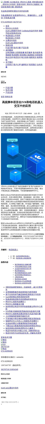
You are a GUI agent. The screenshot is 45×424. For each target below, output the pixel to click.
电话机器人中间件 (13, 36)
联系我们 (32, 65)
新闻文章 (9, 45)
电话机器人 (13, 250)
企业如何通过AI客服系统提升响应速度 (21, 323)
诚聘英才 (25, 65)
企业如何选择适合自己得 (23, 269)
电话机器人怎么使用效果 (23, 281)
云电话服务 (10, 52)
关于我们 (9, 62)
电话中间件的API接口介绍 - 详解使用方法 (23, 331)
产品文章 (25, 48)
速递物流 (31, 55)
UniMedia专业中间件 (30, 31)
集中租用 (36, 52)
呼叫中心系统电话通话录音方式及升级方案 (23, 314)
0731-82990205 (7, 22)
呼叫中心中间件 (12, 28)
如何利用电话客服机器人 (23, 275)
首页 (7, 26)
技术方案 (17, 48)
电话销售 (15, 55)
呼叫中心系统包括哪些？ (16, 302)
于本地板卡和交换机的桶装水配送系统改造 (23, 319)
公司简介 (9, 65)
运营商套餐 (19, 52)
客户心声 (17, 65)
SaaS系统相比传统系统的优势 (18, 297)
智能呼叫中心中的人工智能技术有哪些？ (22, 321)
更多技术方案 (6, 337)
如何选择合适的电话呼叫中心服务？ (20, 328)
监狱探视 (38, 55)
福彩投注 (32, 57)
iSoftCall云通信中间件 (14, 43)
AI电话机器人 (19, 277)
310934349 (14, 369)
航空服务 (28, 52)
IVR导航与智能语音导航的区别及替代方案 (23, 311)
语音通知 (23, 55)
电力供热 (25, 57)
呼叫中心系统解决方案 (15, 304)
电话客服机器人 (20, 271)
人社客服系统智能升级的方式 (18, 316)
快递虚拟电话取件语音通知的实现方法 (21, 299)
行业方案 (9, 48)
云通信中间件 (11, 40)
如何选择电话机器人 (23, 256)
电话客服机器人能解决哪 (23, 264)
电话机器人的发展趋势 (23, 258)
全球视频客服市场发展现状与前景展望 (21, 292)
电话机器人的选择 (21, 279)
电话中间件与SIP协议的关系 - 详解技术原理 (23, 333)
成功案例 (9, 50)
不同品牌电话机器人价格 (23, 266)
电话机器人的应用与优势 (23, 283)
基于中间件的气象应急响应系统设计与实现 (23, 294)
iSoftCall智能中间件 (13, 31)
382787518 (17, 22)
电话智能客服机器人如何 (23, 273)
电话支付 (17, 57)
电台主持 (9, 57)
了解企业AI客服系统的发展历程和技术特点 (23, 326)
